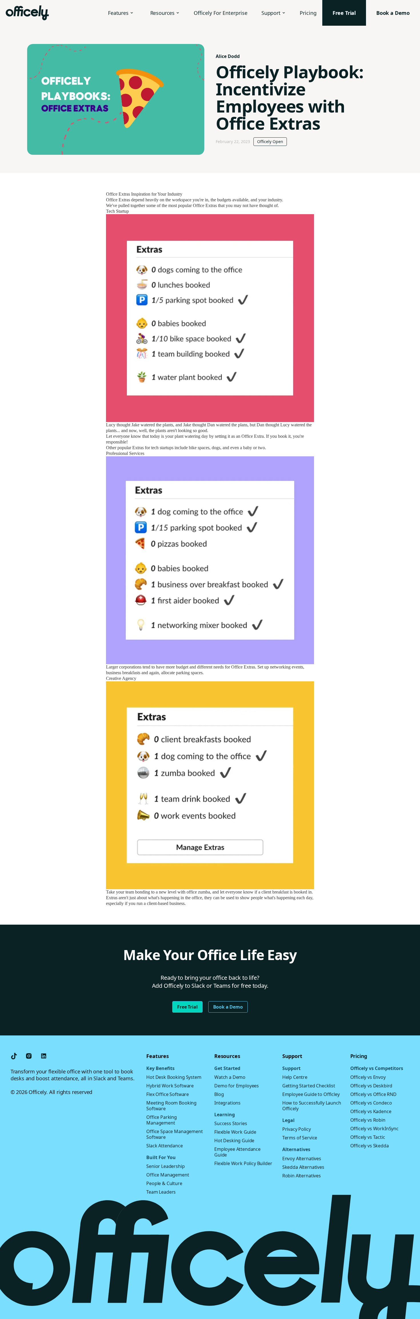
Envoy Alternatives (301, 1158)
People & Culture (164, 1183)
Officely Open (270, 141)
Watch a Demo (229, 1077)
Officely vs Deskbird (371, 1086)
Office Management (167, 1175)
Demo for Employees (236, 1086)
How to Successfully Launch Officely (311, 1105)
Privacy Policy (296, 1129)
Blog (219, 1094)
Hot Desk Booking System (173, 1077)
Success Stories (230, 1123)
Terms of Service (299, 1138)
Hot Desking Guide (234, 1140)
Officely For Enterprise (220, 12)
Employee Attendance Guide (237, 1152)
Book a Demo (228, 1007)
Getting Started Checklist (308, 1086)
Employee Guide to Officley (311, 1094)
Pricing (308, 12)
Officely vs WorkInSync (374, 1128)
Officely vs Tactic (367, 1137)
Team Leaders (161, 1192)
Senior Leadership (165, 1166)
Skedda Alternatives (303, 1167)
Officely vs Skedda (369, 1146)
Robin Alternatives (301, 1176)
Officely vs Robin (367, 1120)
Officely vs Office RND (373, 1094)
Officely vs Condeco (371, 1103)
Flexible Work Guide (235, 1132)
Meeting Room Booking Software (171, 1105)
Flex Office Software (167, 1094)
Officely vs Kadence (370, 1111)
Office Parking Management (161, 1120)
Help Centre (294, 1077)
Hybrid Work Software (170, 1086)
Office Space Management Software (174, 1134)
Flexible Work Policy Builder (243, 1163)
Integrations (227, 1103)
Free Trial (187, 1007)
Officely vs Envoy (368, 1077)
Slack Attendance (164, 1146)
